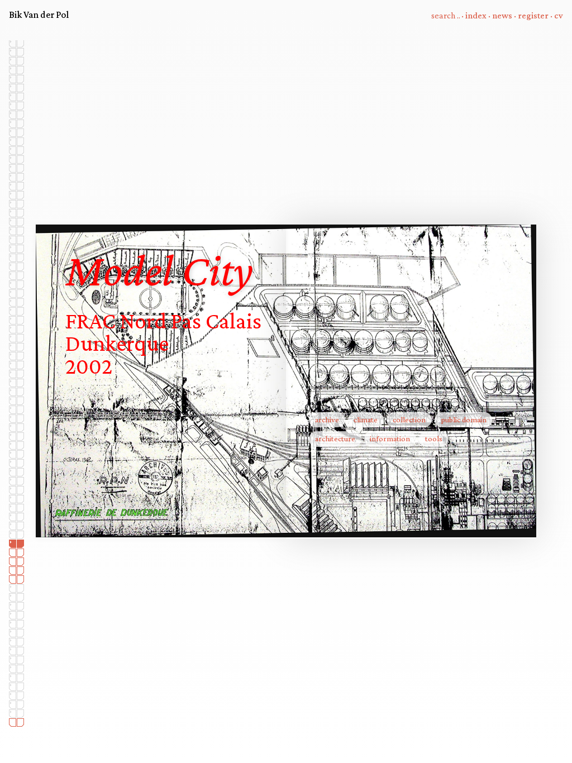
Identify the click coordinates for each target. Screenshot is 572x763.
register (533, 15)
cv (558, 15)
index (476, 15)
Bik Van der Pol (39, 14)
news (502, 15)
